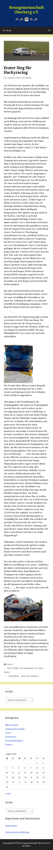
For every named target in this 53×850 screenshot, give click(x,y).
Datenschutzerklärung (17, 832)
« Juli (7, 793)
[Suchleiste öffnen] (49, 30)
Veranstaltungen (14, 740)
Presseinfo (10, 736)
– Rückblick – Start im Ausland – (23, 676)
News (10, 664)
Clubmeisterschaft (15, 729)
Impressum (11, 825)
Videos (8, 744)
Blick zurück (11, 725)
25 (13, 782)
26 (19, 782)
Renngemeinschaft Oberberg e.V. (26, 9)
